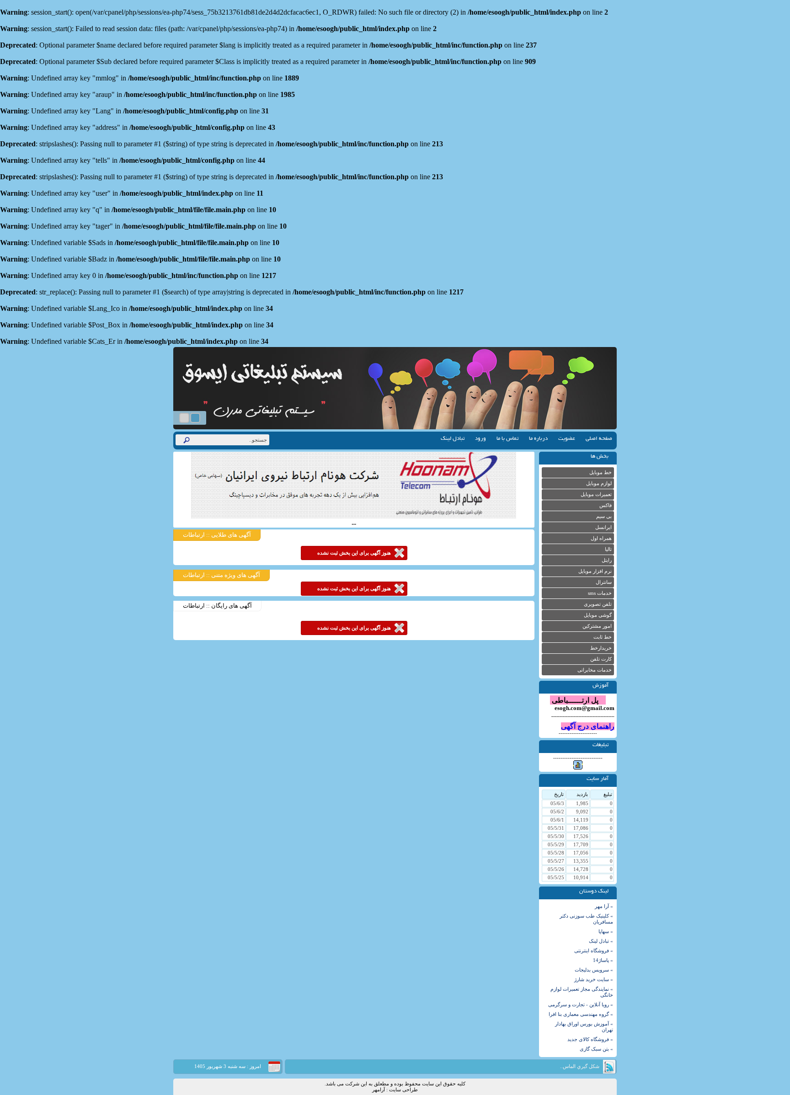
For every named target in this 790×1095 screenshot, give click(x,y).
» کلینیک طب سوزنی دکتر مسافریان (586, 918)
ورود (480, 439)
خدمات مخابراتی (594, 670)
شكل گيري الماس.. (579, 1066)
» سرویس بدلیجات (594, 969)
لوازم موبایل (599, 483)
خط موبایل (600, 472)
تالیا (608, 549)
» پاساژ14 (603, 960)
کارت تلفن (601, 659)
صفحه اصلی (599, 439)
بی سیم (604, 516)
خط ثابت (602, 637)
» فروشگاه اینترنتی (593, 950)
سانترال (604, 582)
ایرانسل (603, 527)
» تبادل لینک (601, 941)
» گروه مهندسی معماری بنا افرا (581, 1014)
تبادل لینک (452, 439)
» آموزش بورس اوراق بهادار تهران (584, 1026)
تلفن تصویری (598, 604)
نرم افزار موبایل (595, 571)
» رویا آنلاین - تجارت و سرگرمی (580, 1004)
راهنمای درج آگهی (587, 726)
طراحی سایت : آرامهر (395, 1089)
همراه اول (601, 538)
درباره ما (538, 439)
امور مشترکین (597, 626)
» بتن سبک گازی (596, 1049)
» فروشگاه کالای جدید (590, 1039)
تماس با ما (507, 439)
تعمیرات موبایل (596, 494)
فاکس (605, 505)
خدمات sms (600, 593)
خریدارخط (601, 648)
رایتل (607, 560)
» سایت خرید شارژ (593, 979)
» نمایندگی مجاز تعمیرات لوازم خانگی (581, 992)
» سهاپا (605, 931)
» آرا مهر (604, 906)
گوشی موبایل (598, 615)
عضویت (566, 439)
